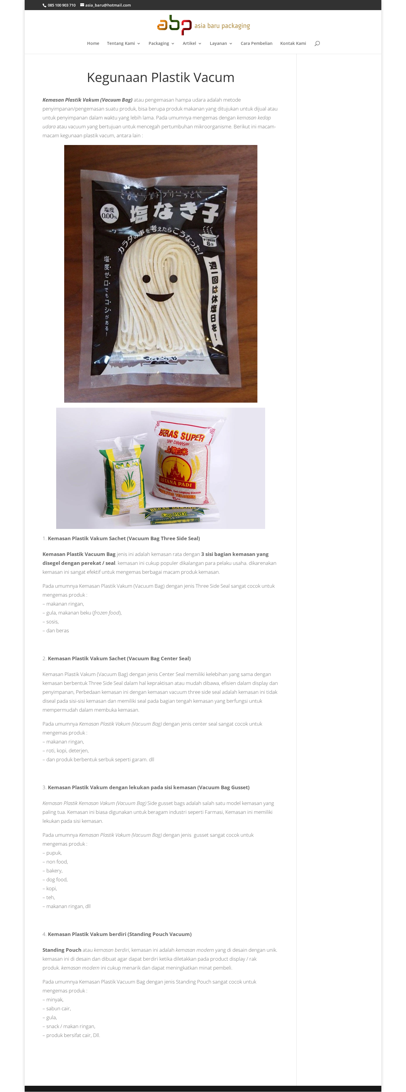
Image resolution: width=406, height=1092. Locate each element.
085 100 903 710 (61, 5)
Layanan (218, 43)
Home (93, 43)
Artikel (189, 43)
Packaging (159, 43)
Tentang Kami (121, 43)
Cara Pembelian (257, 43)
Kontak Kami (293, 43)
